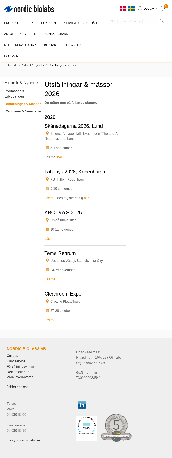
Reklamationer (18, 372)
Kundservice (16, 361)
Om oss (12, 356)
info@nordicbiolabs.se (23, 440)
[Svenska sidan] (131, 8)
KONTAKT (51, 45)
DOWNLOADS (75, 45)
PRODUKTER (13, 23)
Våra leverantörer (20, 377)
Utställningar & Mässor (23, 104)
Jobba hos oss (17, 387)
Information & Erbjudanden (14, 93)
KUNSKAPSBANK (56, 34)
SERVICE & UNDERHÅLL (81, 23)
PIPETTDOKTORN (43, 23)
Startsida (11, 65)
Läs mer (50, 198)
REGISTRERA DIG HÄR (20, 45)
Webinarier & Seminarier (23, 111)
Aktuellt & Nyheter (33, 65)
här (59, 157)
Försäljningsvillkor (20, 366)
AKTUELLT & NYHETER (20, 34)
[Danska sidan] (123, 8)
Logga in (11, 56)
